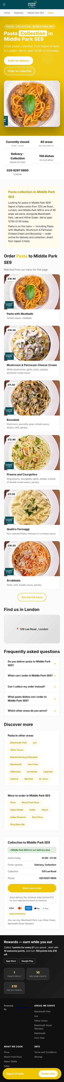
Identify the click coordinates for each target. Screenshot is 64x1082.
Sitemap (38, 1056)
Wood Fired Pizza (30, 802)
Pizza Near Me (17, 824)
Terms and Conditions (45, 1052)
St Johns (43, 779)
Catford (14, 779)
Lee (35, 742)
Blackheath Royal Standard (23, 757)
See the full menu (32, 597)
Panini (45, 809)
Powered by (8, 1007)
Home (7, 13)
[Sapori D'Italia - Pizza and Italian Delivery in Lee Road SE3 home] (32, 4)
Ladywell (48, 771)
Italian (32, 809)
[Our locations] (4, 4)
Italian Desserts (18, 817)
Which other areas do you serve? (27, 710)
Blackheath (16, 764)
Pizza (12, 802)
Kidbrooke (15, 771)
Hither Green (16, 749)
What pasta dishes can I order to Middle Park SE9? (27, 698)
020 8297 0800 (18, 170)
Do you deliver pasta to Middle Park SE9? (29, 663)
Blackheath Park (18, 742)
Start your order (32, 888)
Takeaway (18, 13)
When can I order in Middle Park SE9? (30, 675)
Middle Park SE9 (36, 13)
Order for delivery (18, 60)
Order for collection (19, 71)
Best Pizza (37, 817)
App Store (11, 961)
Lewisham (32, 771)
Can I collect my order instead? (26, 686)
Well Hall (28, 779)
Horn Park (33, 764)
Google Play (27, 961)
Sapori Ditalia (16, 809)
